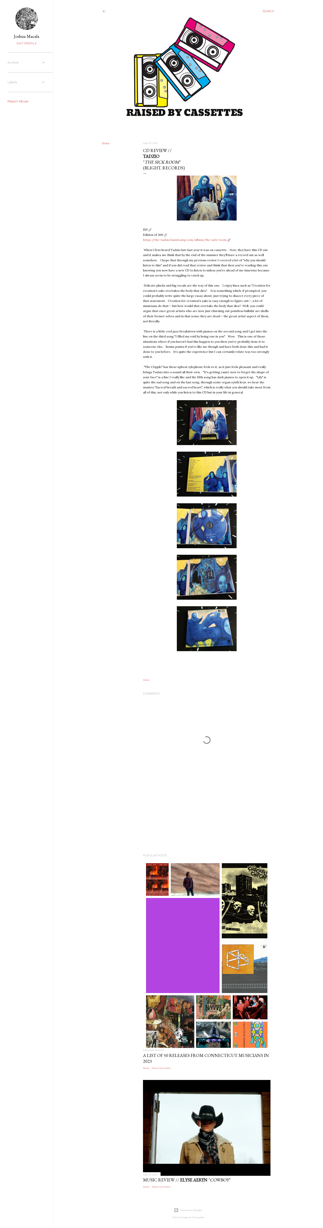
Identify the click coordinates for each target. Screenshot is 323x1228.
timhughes (198, 1217)
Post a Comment (161, 1068)
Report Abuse (17, 101)
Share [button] (105, 143)
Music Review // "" (186, 1180)
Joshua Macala (26, 36)
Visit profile (26, 43)
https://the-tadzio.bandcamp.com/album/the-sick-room (185, 240)
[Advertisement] (206, 818)
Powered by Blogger (191, 1210)
